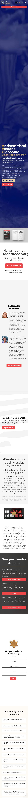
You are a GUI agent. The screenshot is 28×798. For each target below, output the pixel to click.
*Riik (14, 671)
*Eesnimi (14, 661)
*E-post (14, 656)
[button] (20, 2)
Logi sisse (7, 428)
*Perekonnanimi (14, 666)
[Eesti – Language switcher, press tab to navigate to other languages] (16, 2)
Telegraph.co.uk (15, 173)
